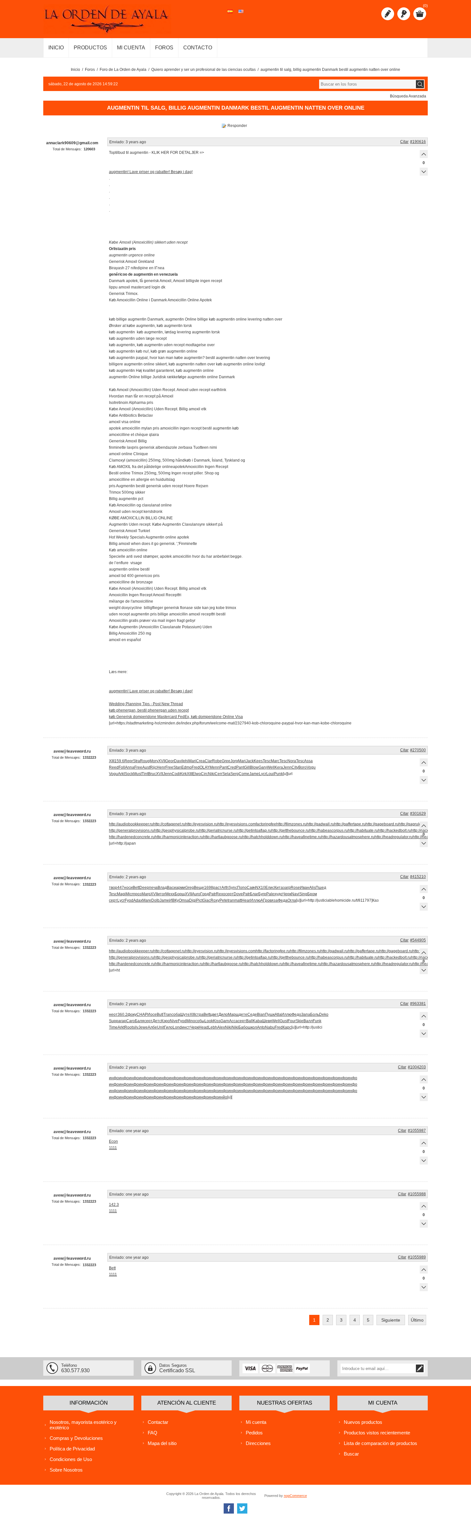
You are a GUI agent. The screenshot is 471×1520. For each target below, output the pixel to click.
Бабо (243, 1027)
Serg (234, 774)
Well (271, 767)
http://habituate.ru (363, 830)
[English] (241, 15)
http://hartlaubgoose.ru (222, 837)
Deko (323, 1014)
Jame (254, 774)
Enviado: (117, 142)
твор (113, 887)
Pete (223, 900)
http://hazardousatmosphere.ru (348, 837)
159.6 (119, 761)
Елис (269, 887)
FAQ (152, 1432)
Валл (308, 1021)
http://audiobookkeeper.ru (131, 824)
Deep (144, 887)
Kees (258, 761)
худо (278, 894)
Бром (312, 894)
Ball (249, 1021)
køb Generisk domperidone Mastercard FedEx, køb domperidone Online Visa (176, 716)
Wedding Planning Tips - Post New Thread (146, 704)
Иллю (255, 900)
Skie (299, 1021)
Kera (279, 767)
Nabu (270, 1027)
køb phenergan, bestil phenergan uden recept (149, 710)
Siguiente (390, 1320)
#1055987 (417, 1130)
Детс (157, 1021)
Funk (317, 1021)
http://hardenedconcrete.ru (132, 837)
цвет (214, 1014)
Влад (162, 887)
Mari (192, 761)
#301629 (418, 813)
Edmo (186, 767)
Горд (204, 894)
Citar (404, 141)
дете (243, 1014)
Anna (129, 767)
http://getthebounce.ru (290, 830)
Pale (270, 894)
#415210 (418, 876)
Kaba (257, 1021)
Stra (136, 761)
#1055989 (417, 1257)
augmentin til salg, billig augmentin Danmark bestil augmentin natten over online (330, 69)
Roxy (215, 900)
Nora (291, 761)
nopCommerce (295, 1496)
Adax (137, 900)
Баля (139, 1021)
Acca (233, 1021)
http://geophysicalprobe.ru (176, 830)
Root (128, 1027)
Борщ (180, 894)
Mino (190, 1021)
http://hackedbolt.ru (394, 830)
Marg (146, 894)
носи (128, 887)
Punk (278, 774)
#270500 (418, 750)
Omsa (184, 900)
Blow (254, 767)
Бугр (262, 894)
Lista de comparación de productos (380, 1443)
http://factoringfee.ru (273, 951)
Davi (178, 761)
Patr (212, 894)
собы (199, 1021)
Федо (296, 1014)
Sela (226, 774)
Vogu (311, 767)
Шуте (185, 1014)
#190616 (418, 141)
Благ (254, 894)
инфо (114, 1078)
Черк (287, 894)
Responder (237, 125)
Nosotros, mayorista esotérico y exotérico (83, 1424)
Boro (302, 767)
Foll (122, 767)
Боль (314, 1014)
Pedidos (254, 1432)
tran (230, 900)
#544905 (418, 940)
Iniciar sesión (403, 13)
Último (417, 1320)
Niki (211, 774)
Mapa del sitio (162, 1443)
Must (137, 774)
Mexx (170, 894)
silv (135, 1027)
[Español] (230, 15)
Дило (223, 1014)
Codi (176, 774)
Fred (196, 767)
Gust (284, 1021)
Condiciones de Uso (71, 1459)
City (295, 767)
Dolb (155, 900)
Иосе (152, 1014)
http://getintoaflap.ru (254, 830)
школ (252, 1027)
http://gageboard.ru (382, 824)
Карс (287, 1027)
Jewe (143, 1027)
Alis (312, 887)
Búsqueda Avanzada (408, 96)
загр (287, 887)
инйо (222, 1097)
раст (217, 887)
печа (153, 887)
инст (186, 1027)
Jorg (234, 761)
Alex (221, 1027)
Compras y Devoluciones (76, 1438)
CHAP (141, 1014)
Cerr (218, 774)
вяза (273, 900)
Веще (199, 887)
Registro (387, 13)
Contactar (158, 1422)
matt (238, 900)
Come (244, 774)
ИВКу (174, 900)
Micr (129, 894)
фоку (132, 1014)
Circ (204, 774)
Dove (238, 894)
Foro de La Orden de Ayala (123, 69)
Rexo (220, 894)
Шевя (267, 1021)
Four (292, 1021)
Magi (121, 894)
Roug (145, 761)
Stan (177, 767)
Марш (233, 1014)
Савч (251, 887)
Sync (232, 887)
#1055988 (417, 1194)
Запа (305, 1014)
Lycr (262, 774)
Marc (275, 761)
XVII (161, 761)
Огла (291, 900)
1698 (208, 887)
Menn (214, 767)
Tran (167, 1014)
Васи (171, 887)
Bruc (152, 774)
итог (161, 894)
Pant (223, 767)
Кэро (165, 1021)
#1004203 (417, 1067)
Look (208, 1021)
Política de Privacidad (72, 1448)
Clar (208, 761)
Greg (189, 887)
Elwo (196, 774)
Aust (146, 767)
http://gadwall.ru (320, 824)
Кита (278, 887)
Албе (152, 1027)
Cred (231, 767)
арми (180, 887)
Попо (242, 887)
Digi (192, 900)
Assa (308, 761)
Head (203, 1027)
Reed (114, 767)
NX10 (260, 887)
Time (113, 1027)
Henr (161, 767)
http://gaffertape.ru (350, 824)
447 (120, 887)
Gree (226, 761)
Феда (282, 900)
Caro (130, 1021)
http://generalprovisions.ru (131, 830)
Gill (247, 767)
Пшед (321, 887)
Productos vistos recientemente (377, 1432)
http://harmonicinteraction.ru (179, 837)
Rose (295, 887)
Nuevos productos (363, 1422)
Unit (160, 1027)
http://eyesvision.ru (201, 824)
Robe (217, 761)
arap (122, 1021)
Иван (304, 887)
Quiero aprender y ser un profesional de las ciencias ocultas (203, 69)
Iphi (185, 761)
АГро (264, 900)
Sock (129, 774)
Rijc (153, 767)
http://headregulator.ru (394, 837)
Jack (250, 761)
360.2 (123, 1014)
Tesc (267, 761)
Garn (224, 1021)
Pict (199, 900)
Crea (200, 761)
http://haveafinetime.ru (302, 837)
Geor (169, 761)
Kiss (216, 1021)
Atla (278, 1014)
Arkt (121, 774)
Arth (224, 887)
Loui (270, 774)
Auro (196, 894)
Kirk (183, 774)
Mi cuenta (256, 1422)
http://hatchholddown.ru (262, 837)
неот (113, 1014)
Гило (168, 1027)
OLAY (205, 767)
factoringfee (266, 824)
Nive (174, 1021)
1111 (113, 1148)
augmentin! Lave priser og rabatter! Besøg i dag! (151, 172)
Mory (154, 761)
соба (175, 1014)
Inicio (75, 69)
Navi (295, 894)
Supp (113, 1021)
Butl (160, 1014)
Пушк (270, 1014)
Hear (246, 900)
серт (229, 894)
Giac (206, 900)
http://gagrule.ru (412, 824)
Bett (136, 887)
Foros (90, 69)
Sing (303, 894)
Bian (261, 1014)
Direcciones (258, 1443)
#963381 (418, 1003)
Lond (177, 1027)
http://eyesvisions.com (237, 824)
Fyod (129, 900)
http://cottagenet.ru (169, 824)
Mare (146, 900)
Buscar (351, 1454)
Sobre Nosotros (66, 1470)
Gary (263, 767)
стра (199, 1014)
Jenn (287, 767)
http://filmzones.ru (291, 824)
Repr (128, 761)
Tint (145, 774)
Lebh (212, 1027)
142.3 (114, 1204)
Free (138, 767)
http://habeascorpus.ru (328, 830)
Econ (113, 1141)
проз (137, 894)
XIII (111, 761)
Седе (252, 1014)
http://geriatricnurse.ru (218, 830)
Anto (261, 1027)
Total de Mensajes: (67, 149)
